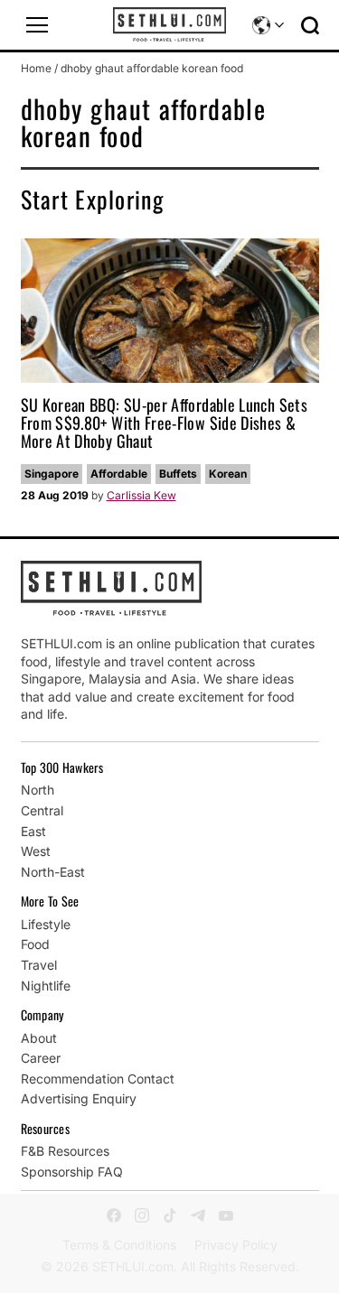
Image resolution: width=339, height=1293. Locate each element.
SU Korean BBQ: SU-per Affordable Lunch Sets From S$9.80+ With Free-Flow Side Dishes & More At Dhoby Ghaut (164, 422)
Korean (228, 473)
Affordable (118, 473)
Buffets (178, 473)
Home (36, 68)
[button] (37, 25)
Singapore (51, 473)
